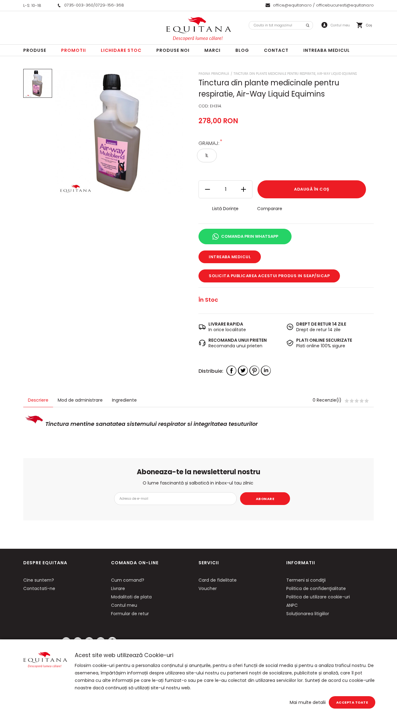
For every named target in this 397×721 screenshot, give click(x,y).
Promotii (73, 50)
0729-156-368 (109, 5)
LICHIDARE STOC (121, 50)
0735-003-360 (78, 5)
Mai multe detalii (308, 702)
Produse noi (173, 50)
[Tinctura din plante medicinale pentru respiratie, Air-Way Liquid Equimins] (38, 83)
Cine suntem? (38, 580)
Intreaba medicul (230, 257)
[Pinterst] (254, 371)
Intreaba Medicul (326, 50)
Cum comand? (127, 580)
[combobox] (281, 25)
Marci (212, 50)
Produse (34, 50)
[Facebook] (231, 371)
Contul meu (124, 605)
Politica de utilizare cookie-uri (318, 597)
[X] (243, 371)
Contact (276, 50)
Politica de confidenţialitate (316, 588)
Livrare (118, 588)
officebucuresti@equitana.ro (345, 5)
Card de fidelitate (217, 580)
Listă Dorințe (225, 208)
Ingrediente (124, 400)
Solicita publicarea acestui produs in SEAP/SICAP (269, 276)
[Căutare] (307, 25)
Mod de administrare (80, 400)
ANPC (292, 605)
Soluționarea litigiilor (307, 614)
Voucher (207, 588)
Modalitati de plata (131, 597)
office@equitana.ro (292, 5)
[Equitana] (198, 29)
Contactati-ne (39, 588)
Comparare (269, 208)
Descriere (38, 400)
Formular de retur (130, 614)
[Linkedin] (266, 371)
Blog (242, 50)
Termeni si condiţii (306, 580)
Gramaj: (208, 143)
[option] (119, 132)
